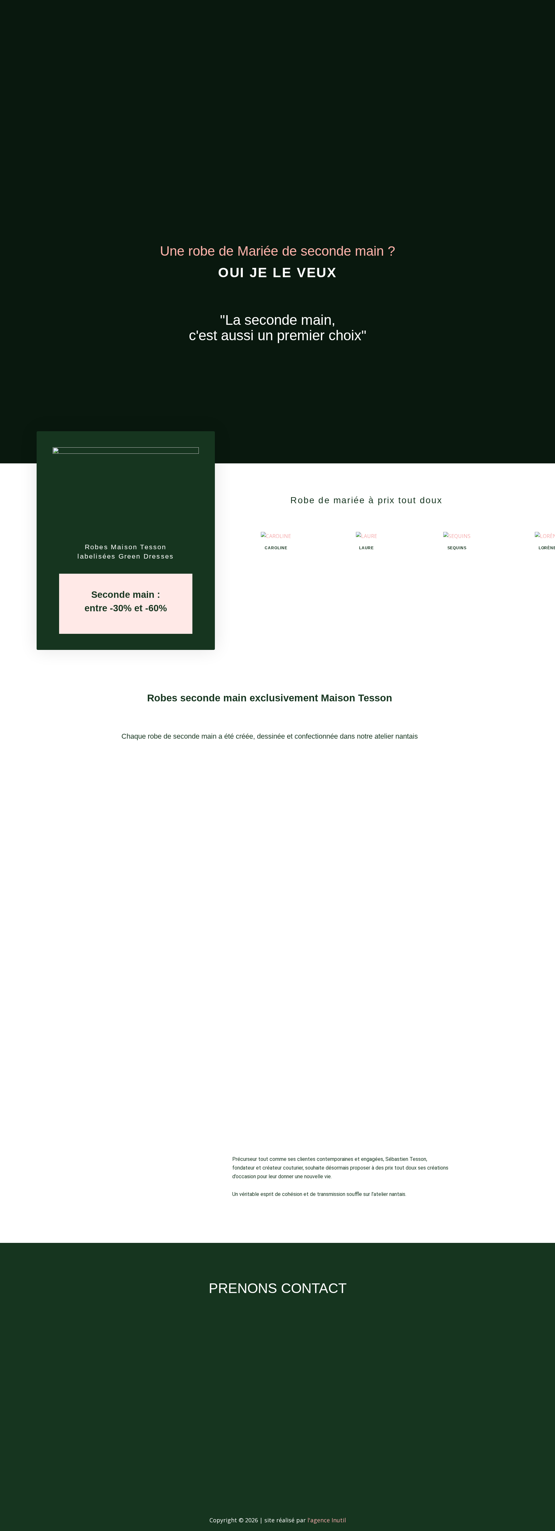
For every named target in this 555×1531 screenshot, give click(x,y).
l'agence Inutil (326, 1520)
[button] (236, 543)
